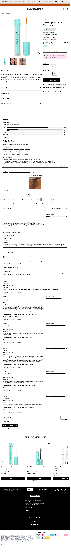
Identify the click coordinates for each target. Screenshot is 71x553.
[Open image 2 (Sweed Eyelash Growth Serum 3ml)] (13, 61)
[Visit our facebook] (51, 490)
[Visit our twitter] (55, 490)
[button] (55, 29)
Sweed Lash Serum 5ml (7, 466)
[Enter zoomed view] (39, 53)
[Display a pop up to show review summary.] (12, 471)
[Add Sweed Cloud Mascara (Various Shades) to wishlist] (49, 443)
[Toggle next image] (40, 36)
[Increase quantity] (54, 73)
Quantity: (46, 70)
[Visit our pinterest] (64, 490)
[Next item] (67, 461)
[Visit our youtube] (61, 490)
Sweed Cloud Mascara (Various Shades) (37, 466)
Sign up (30, 489)
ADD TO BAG (13, 478)
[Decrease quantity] (45, 73)
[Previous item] (2, 461)
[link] (63, 8)
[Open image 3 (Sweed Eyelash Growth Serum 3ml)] (22, 61)
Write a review (46, 34)
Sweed (8, 13)
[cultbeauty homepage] (35, 8)
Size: (44, 63)
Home (3, 13)
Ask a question (54, 34)
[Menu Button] (2, 8)
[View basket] (67, 8)
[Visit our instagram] (58, 490)
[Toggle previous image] (2, 36)
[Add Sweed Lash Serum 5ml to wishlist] (23, 443)
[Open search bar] (5, 8)
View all (66, 42)
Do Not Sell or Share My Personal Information (32, 510)
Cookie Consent (28, 507)
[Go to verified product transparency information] (49, 29)
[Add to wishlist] (64, 80)
